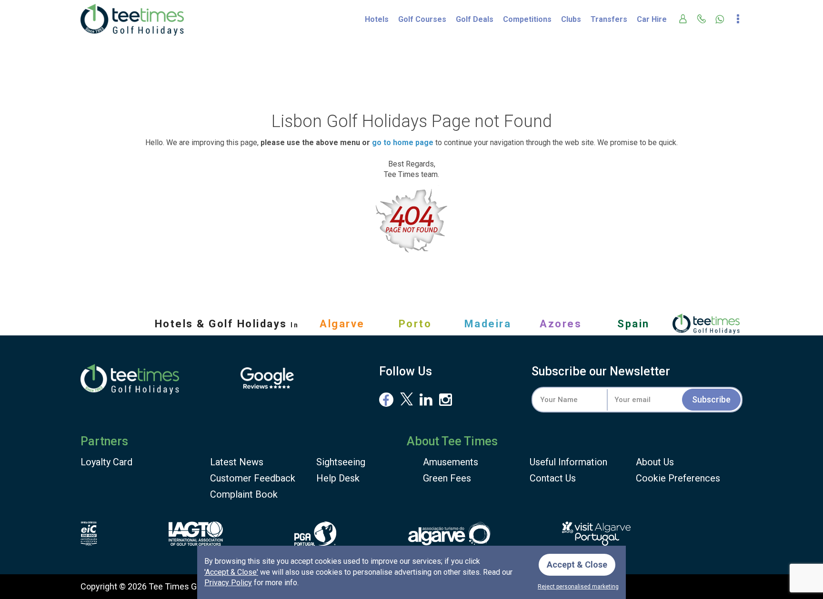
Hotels (377, 19)
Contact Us (553, 478)
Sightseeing (340, 462)
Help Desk (338, 478)
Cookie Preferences (678, 478)
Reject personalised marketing (578, 586)
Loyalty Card (106, 462)
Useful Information (568, 462)
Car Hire (652, 19)
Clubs (571, 19)
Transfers (609, 19)
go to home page (402, 142)
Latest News (236, 462)
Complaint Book (244, 494)
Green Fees (447, 478)
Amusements (450, 462)
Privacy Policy (228, 582)
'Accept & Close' (231, 572)
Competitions (527, 19)
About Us (655, 462)
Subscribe (711, 399)
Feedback (252, 478)
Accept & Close (577, 565)
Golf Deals (474, 19)
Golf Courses (422, 19)
